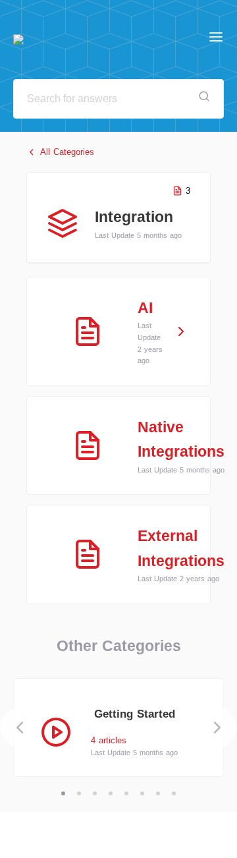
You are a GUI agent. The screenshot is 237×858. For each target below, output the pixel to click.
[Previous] (20, 727)
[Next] (217, 727)
